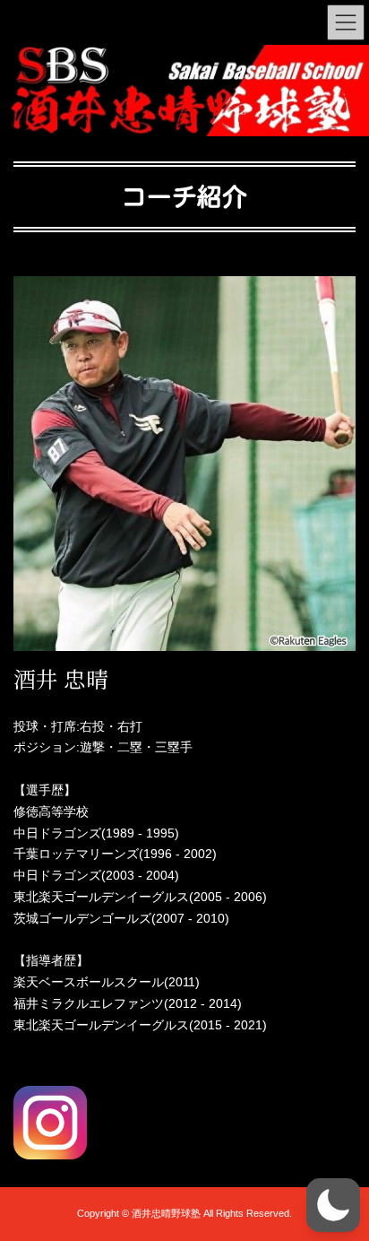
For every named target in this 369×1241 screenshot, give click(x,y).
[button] (333, 1205)
